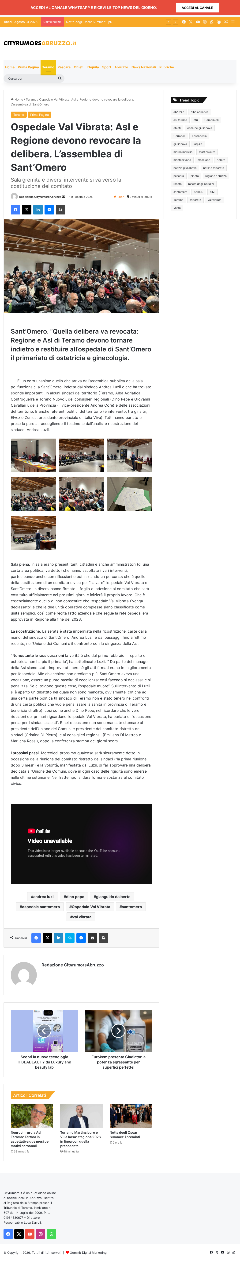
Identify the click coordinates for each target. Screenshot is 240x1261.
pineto (195, 176)
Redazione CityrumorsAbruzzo (40, 196)
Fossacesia (199, 136)
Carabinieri (211, 120)
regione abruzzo (216, 176)
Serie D (198, 192)
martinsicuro (207, 152)
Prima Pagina (28, 67)
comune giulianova (199, 128)
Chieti (78, 67)
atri (196, 120)
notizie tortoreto (213, 168)
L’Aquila (93, 67)
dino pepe (75, 896)
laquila (198, 144)
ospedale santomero (41, 906)
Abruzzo (121, 67)
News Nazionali (143, 67)
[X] (26, 209)
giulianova (180, 144)
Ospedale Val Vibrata (91, 906)
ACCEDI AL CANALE (197, 8)
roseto (177, 184)
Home (10, 67)
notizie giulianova (185, 168)
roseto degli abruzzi (201, 184)
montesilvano (182, 160)
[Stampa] (60, 209)
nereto (221, 160)
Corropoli (179, 136)
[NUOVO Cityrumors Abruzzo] (40, 43)
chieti (177, 128)
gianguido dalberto (113, 896)
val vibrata (82, 917)
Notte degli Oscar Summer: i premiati (93, 22)
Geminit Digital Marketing (88, 1252)
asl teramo (180, 120)
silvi (212, 192)
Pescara (64, 67)
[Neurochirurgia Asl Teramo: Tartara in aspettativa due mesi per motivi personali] (32, 1116)
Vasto (177, 208)
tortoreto (195, 200)
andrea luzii (43, 896)
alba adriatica (200, 112)
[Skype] (70, 938)
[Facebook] (15, 209)
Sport (106, 67)
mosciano (204, 160)
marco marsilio (182, 152)
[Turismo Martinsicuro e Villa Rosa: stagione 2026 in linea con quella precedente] (81, 1116)
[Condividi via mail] (92, 938)
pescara (178, 176)
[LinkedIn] (38, 209)
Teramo (48, 67)
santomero (132, 906)
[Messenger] (49, 209)
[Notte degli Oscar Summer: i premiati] (131, 1116)
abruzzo (178, 112)
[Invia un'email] (63, 196)
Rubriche (166, 67)
